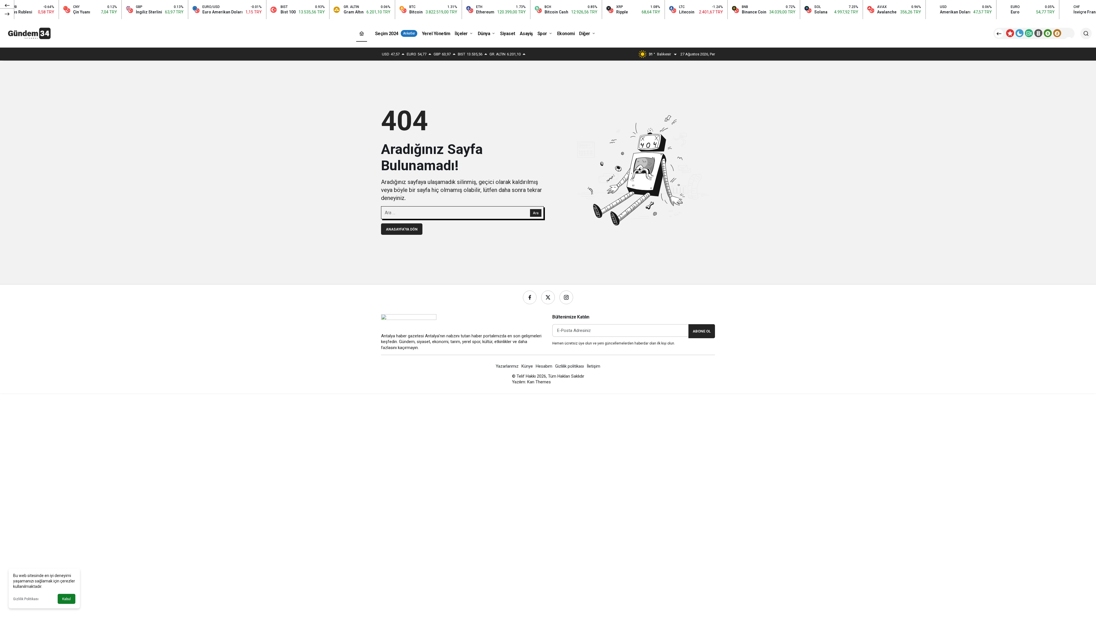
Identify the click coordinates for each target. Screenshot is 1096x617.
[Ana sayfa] (361, 34)
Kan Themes (539, 381)
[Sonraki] (7, 13)
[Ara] (1086, 33)
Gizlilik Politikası (26, 599)
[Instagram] (566, 297)
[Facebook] (530, 297)
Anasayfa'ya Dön (402, 229)
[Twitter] (548, 297)
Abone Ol (702, 331)
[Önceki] (7, 5)
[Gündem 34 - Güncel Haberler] (30, 33)
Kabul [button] (66, 599)
